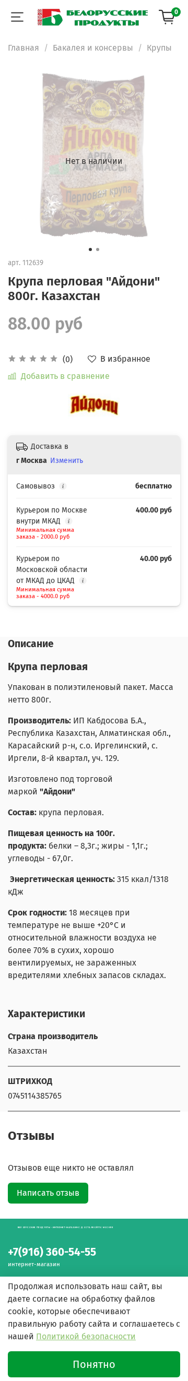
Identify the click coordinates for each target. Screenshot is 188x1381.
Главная (23, 48)
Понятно (94, 1364)
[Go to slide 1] (90, 249)
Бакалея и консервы (93, 48)
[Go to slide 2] (97, 249)
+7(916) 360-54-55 (52, 1252)
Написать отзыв (48, 1193)
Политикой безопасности (86, 1336)
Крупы (159, 48)
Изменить (66, 460)
